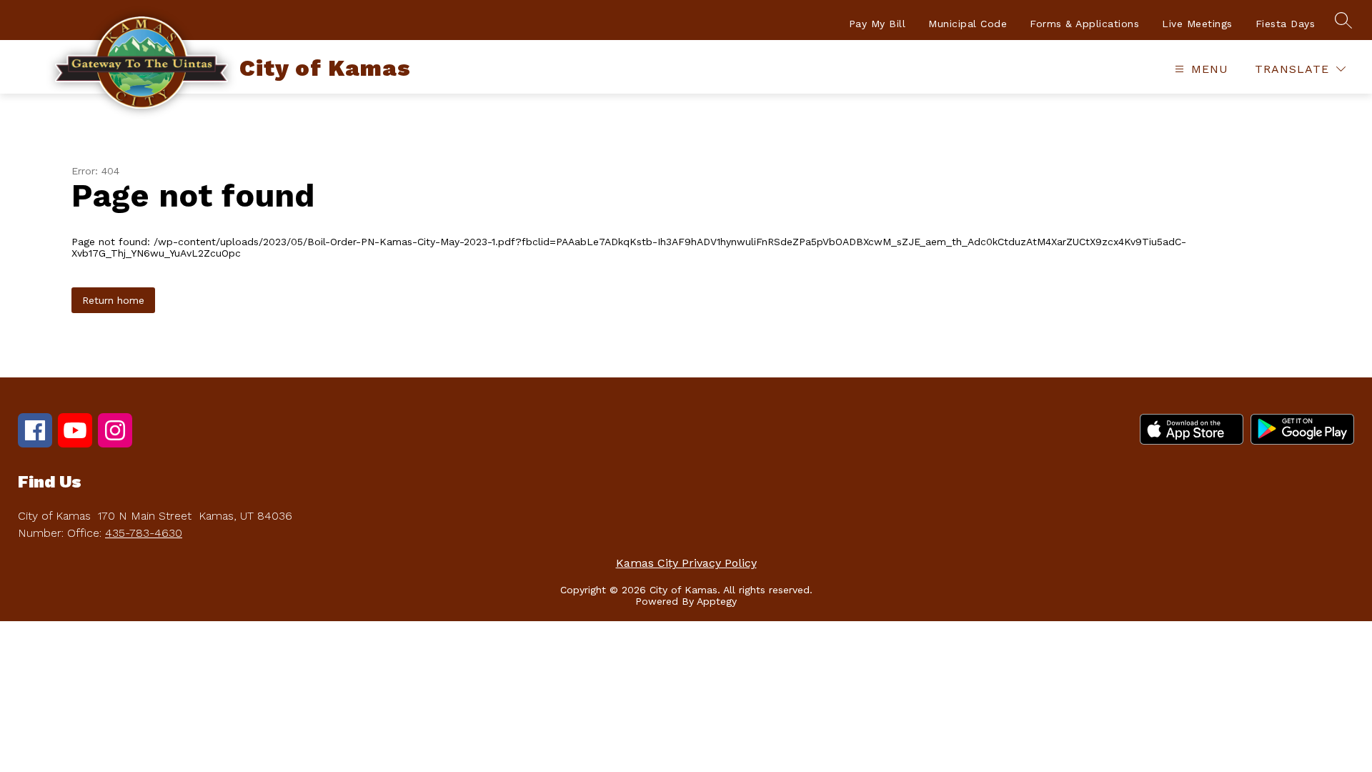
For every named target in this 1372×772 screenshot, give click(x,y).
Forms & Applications (1084, 23)
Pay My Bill (877, 23)
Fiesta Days (1286, 23)
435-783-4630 (143, 533)
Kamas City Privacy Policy (686, 563)
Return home (113, 300)
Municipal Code (967, 23)
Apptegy (717, 601)
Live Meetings (1197, 23)
